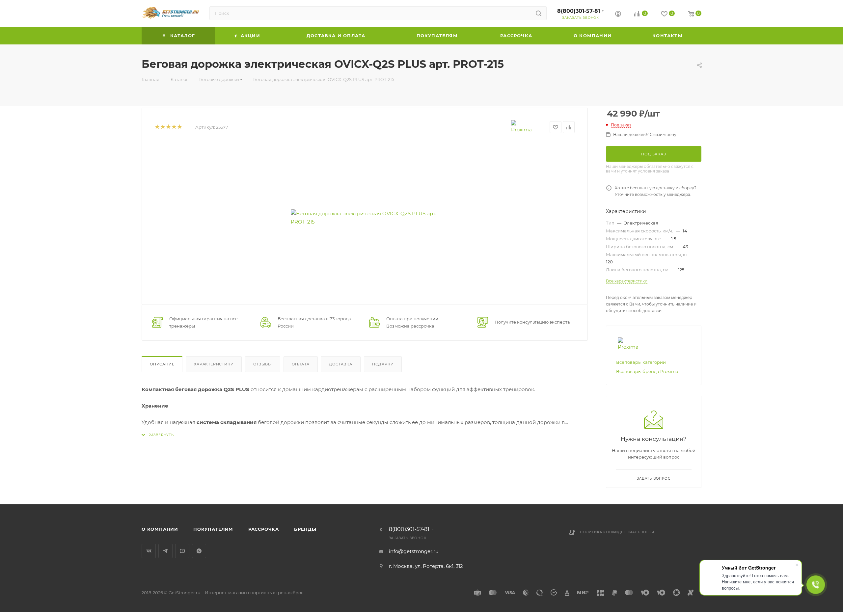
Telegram (165, 551)
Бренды (305, 529)
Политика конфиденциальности (617, 532)
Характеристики (213, 364)
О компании (160, 529)
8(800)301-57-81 (578, 11)
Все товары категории (641, 362)
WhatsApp (199, 551)
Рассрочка (263, 529)
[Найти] (538, 13)
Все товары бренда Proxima (647, 371)
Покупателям (213, 529)
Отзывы (262, 364)
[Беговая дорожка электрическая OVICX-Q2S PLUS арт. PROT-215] (365, 218)
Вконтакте (149, 551)
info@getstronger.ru (414, 551)
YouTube (182, 551)
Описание (162, 364)
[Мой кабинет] (618, 15)
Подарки (383, 364)
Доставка (340, 364)
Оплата (301, 364)
